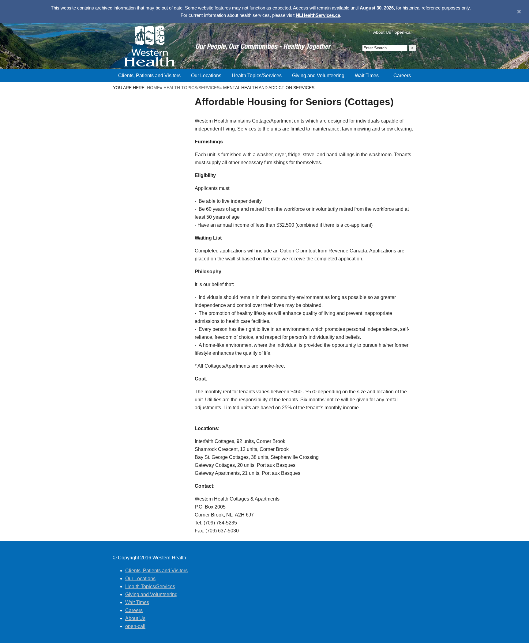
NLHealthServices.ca (318, 15)
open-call (403, 32)
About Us (382, 32)
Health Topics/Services (191, 87)
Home (153, 87)
